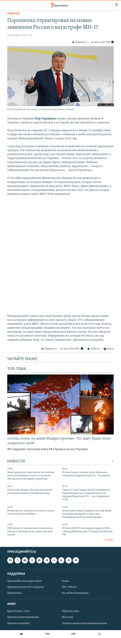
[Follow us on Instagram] (32, 560)
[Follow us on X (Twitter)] (17, 560)
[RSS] (61, 560)
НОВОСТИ (16, 461)
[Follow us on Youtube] (25, 560)
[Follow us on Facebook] (10, 560)
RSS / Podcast (69, 587)
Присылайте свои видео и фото (24, 581)
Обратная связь (70, 611)
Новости (13, 13)
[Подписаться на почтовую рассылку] (76, 560)
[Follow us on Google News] (39, 560)
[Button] (79, 42)
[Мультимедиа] (21, 634)
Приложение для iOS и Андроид (25, 587)
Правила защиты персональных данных (84, 623)
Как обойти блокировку (75, 593)
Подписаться (14, 593)
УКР (73, 634)
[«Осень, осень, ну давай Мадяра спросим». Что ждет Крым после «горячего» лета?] (60, 404)
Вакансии (67, 617)
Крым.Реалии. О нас (18, 611)
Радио (65, 581)
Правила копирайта (18, 623)
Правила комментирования (23, 617)
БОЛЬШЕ (109, 540)
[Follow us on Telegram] (47, 560)
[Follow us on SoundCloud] (54, 560)
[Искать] (99, 634)
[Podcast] (69, 560)
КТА (48, 634)
